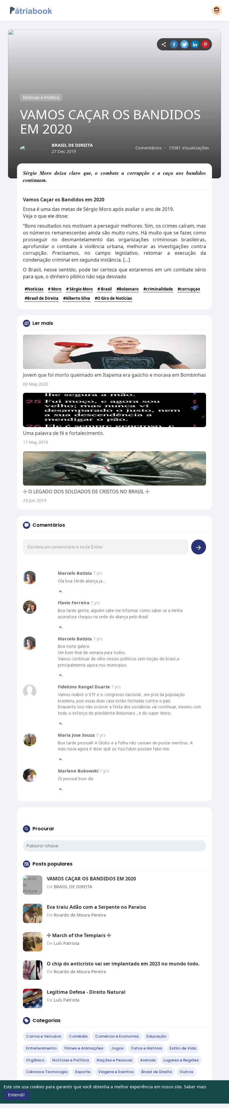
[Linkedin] (194, 44)
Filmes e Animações (83, 1048)
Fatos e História (146, 1048)
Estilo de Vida (183, 1048)
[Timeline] (163, 44)
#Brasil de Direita (41, 298)
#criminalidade (158, 289)
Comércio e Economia (117, 1036)
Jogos (117, 1048)
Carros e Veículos (43, 1036)
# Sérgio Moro (79, 289)
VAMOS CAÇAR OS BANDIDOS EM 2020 (91, 878)
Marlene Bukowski (79, 771)
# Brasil (105, 289)
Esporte (82, 1072)
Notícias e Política (41, 97)
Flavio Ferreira (74, 602)
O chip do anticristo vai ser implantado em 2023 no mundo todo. (123, 963)
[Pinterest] (205, 44)
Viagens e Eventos (116, 1072)
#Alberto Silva (76, 298)
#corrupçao (189, 289)
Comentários (148, 148)
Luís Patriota (66, 943)
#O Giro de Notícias (113, 298)
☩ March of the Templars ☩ (79, 935)
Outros (186, 1072)
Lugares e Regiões (181, 1060)
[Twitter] (184, 44)
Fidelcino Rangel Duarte (84, 687)
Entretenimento (41, 1048)
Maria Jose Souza (77, 735)
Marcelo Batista (75, 573)
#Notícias (34, 289)
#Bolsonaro (128, 289)
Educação (156, 1036)
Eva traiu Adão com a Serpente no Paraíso (96, 907)
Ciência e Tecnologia (46, 1072)
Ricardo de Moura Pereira (80, 915)
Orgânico (35, 1060)
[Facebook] (174, 44)
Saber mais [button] (195, 1087)
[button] (216, 10)
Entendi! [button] (16, 1095)
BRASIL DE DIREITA (72, 145)
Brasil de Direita (156, 1072)
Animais (148, 1060)
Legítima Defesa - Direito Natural (86, 992)
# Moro (54, 289)
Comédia (78, 1036)
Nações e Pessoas (114, 1060)
